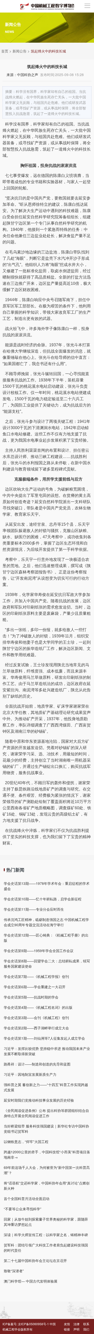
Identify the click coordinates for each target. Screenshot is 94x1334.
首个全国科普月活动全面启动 (26, 1198)
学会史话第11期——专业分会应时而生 (34, 909)
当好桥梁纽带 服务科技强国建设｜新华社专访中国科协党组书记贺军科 (46, 1128)
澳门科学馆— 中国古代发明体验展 (30, 1281)
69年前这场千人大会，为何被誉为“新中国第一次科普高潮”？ (47, 1170)
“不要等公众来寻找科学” (22, 1208)
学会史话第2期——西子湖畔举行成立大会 (36, 1027)
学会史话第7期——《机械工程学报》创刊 (36, 976)
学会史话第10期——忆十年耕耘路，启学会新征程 (42, 898)
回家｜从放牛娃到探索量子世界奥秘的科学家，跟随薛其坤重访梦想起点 (46, 1222)
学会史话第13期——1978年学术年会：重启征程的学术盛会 (46, 886)
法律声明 (76, 1326)
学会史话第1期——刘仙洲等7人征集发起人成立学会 (44, 1038)
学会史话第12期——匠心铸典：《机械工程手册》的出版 (46, 937)
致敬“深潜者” (14, 1270)
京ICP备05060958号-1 (33, 1324)
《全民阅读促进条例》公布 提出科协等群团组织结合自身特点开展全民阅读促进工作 (46, 1113)
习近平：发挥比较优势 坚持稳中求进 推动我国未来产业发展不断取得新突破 (47, 1051)
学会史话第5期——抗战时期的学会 (31, 996)
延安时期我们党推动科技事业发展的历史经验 (39, 1100)
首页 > (6, 50)
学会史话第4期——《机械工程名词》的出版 (38, 1007)
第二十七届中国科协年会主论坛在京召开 (35, 1260)
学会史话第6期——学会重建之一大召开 (34, 986)
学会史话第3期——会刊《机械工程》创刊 (36, 1017)
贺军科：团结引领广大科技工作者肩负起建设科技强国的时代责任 (46, 1247)
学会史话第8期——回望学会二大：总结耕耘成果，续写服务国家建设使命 (47, 963)
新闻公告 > (21, 50)
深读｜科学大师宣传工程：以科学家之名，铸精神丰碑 (46, 1234)
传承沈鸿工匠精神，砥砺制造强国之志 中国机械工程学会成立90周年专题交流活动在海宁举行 (46, 922)
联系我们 (86, 1326)
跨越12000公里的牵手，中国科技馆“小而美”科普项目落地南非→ (47, 1154)
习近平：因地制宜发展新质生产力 (30, 1074)
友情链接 (67, 1326)
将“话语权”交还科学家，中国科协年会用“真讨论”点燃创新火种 (46, 1185)
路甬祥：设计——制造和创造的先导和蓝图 (37, 1063)
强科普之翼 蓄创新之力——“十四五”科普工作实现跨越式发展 (46, 1087)
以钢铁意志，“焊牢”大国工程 (26, 1141)
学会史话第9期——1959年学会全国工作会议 (38, 950)
